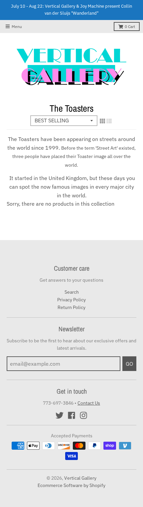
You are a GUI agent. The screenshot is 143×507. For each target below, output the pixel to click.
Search (72, 292)
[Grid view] (102, 121)
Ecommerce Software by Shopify (71, 485)
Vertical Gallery (80, 478)
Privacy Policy (71, 300)
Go (129, 363)
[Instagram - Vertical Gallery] (83, 415)
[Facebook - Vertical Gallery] (71, 415)
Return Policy (71, 307)
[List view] (109, 121)
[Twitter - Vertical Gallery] (60, 415)
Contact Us (88, 403)
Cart (130, 26)
